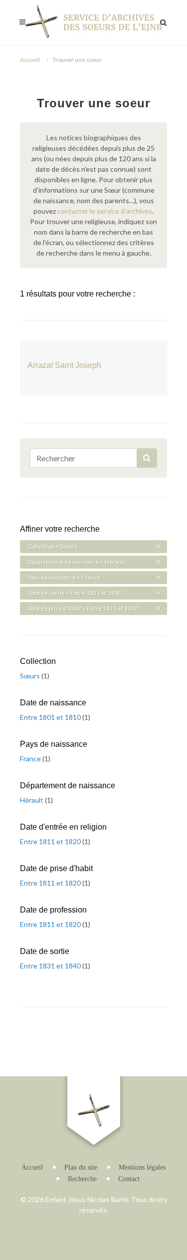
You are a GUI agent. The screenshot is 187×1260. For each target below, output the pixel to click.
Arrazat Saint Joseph (64, 365)
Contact (129, 1179)
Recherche (82, 1179)
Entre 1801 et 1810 (51, 717)
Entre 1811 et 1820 (51, 841)
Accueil (30, 59)
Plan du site (80, 1167)
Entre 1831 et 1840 (51, 965)
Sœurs (30, 675)
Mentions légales (142, 1167)
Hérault (32, 800)
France (31, 758)
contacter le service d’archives (104, 211)
